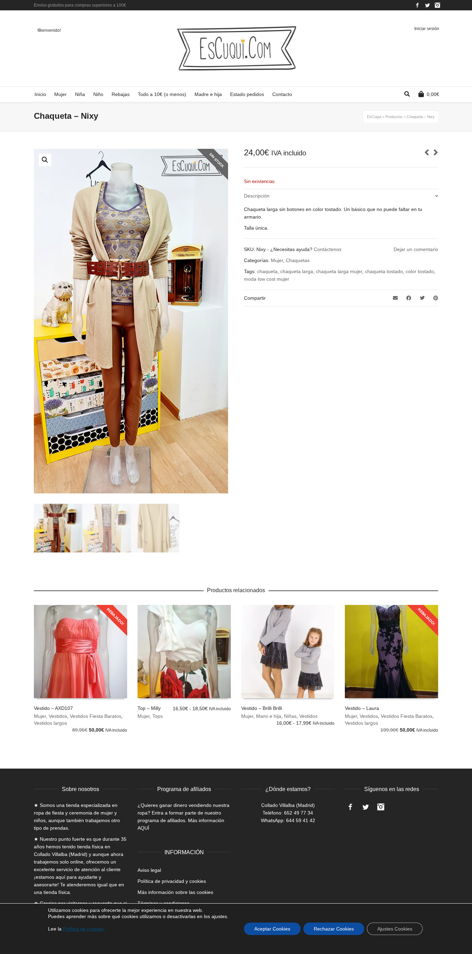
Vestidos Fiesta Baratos (95, 716)
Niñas (290, 716)
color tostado (420, 271)
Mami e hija (268, 716)
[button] (45, 160)
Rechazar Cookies (334, 929)
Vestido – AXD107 (53, 708)
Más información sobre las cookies (175, 892)
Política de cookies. (84, 929)
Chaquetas (298, 260)
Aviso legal (149, 870)
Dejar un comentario (416, 249)
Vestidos (58, 716)
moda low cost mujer (266, 279)
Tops (157, 716)
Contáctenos (327, 249)
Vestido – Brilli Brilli (261, 708)
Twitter (427, 5)
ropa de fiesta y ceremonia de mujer (73, 813)
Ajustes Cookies (394, 929)
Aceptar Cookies (272, 929)
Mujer (277, 260)
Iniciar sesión (426, 28)
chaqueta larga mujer (339, 271)
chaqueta (267, 271)
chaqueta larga (296, 271)
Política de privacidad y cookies (172, 881)
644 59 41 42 (300, 820)
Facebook (417, 5)
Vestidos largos (50, 723)
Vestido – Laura (362, 708)
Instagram (437, 5)
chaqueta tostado (384, 271)
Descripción (257, 196)
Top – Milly (149, 708)
